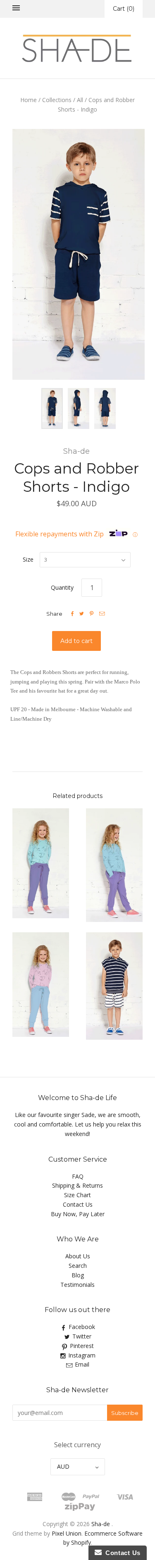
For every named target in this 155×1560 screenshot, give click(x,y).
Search (78, 1265)
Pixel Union (66, 1533)
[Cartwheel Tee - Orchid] (41, 984)
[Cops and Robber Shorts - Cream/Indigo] (114, 986)
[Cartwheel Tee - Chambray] (114, 865)
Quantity (62, 587)
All (80, 100)
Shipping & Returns (77, 1185)
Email (82, 1364)
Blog (78, 1275)
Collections (57, 100)
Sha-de (76, 451)
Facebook (82, 1327)
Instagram (81, 1355)
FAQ (77, 1176)
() (123, 8)
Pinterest (82, 1346)
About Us (77, 1256)
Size (28, 559)
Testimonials (77, 1284)
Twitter (81, 1336)
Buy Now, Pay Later (78, 1214)
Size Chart (77, 1195)
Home (28, 100)
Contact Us (78, 1204)
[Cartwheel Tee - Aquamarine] (41, 863)
